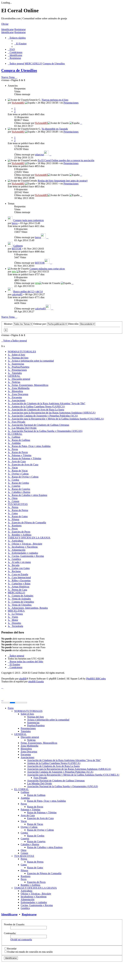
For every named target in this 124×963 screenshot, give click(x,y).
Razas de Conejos (36, 841)
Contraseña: (10, 933)
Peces (23, 879)
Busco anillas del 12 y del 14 (28, 291)
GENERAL (20, 734)
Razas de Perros (35, 861)
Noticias (31, 740)
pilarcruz (39, 154)
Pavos (24, 803)
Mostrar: (8, 324)
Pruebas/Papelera (36, 725)
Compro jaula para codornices (28, 220)
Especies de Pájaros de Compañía (44, 873)
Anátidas (25, 798)
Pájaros (24, 870)
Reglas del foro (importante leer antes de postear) (63, 180)
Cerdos (24, 832)
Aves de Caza (28, 815)
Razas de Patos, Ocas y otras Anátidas (46, 800)
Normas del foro (35, 716)
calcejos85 (17, 294)
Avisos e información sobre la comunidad (48, 719)
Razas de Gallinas (36, 795)
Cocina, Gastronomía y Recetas (37, 905)
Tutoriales (26, 731)
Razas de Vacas (35, 824)
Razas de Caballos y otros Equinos (44, 847)
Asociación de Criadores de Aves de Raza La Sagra (53, 766)
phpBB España (36, 681)
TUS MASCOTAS (24, 856)
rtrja (14, 271)
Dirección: (73, 324)
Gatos (24, 864)
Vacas (24, 821)
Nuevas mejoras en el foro (55, 99)
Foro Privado (40, 777)
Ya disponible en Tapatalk (54, 128)
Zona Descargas (29, 751)
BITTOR (16, 248)
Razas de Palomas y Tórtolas (42, 812)
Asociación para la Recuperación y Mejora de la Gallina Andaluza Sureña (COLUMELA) (73, 774)
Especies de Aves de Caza (40, 818)
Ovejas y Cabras (29, 827)
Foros (11, 708)
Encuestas (26, 754)
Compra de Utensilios (19, 70)
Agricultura (26, 890)
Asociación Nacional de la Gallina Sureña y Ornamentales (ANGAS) (62, 786)
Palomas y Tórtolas (30, 809)
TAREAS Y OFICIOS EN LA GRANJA (35, 887)
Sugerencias (33, 722)
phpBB (22, 678)
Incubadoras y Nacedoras (33, 896)
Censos (24, 853)
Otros (23, 850)
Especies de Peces (36, 882)
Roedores (25, 876)
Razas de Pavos (35, 806)
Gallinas (25, 792)
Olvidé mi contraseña (21, 939)
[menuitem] (20, 43)
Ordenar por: (40, 324)
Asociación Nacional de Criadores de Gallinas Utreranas (56, 780)
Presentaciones (70, 102)
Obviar (4, 24)
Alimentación (27, 899)
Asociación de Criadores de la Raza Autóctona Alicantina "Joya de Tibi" (64, 760)
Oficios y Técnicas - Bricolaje (36, 893)
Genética (25, 908)
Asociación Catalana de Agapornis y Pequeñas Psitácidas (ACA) (60, 771)
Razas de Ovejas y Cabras (40, 829)
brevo (15, 223)
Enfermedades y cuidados (34, 902)
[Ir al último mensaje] (81, 123)
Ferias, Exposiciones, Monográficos (39, 743)
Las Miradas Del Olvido (39, 783)
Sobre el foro (27, 714)
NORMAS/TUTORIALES (28, 711)
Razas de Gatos (35, 867)
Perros (24, 858)
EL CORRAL (21, 789)
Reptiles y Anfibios (30, 885)
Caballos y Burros (30, 844)
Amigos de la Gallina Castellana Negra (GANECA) (53, 763)
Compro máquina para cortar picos (47, 268)
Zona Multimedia (29, 745)
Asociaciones (27, 757)
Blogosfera (26, 748)
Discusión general (30, 737)
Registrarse (20, 29)
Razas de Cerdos (35, 835)
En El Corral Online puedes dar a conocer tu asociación (66, 160)
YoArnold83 (18, 102)
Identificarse (7, 29)
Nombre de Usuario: (14, 924)
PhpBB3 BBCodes (96, 678)
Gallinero (18, 245)
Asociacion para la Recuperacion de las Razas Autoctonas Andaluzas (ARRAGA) (69, 769)
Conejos (25, 838)
